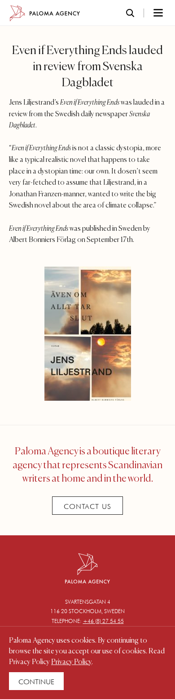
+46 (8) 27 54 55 (103, 621)
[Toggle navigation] (146, 13)
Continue (36, 682)
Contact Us (87, 506)
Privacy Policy (71, 662)
